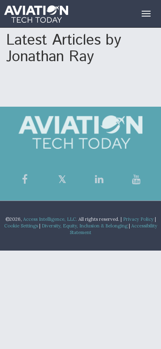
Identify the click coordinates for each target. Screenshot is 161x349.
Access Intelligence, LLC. (50, 219)
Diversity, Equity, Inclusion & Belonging (85, 226)
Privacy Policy (138, 219)
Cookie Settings (21, 226)
